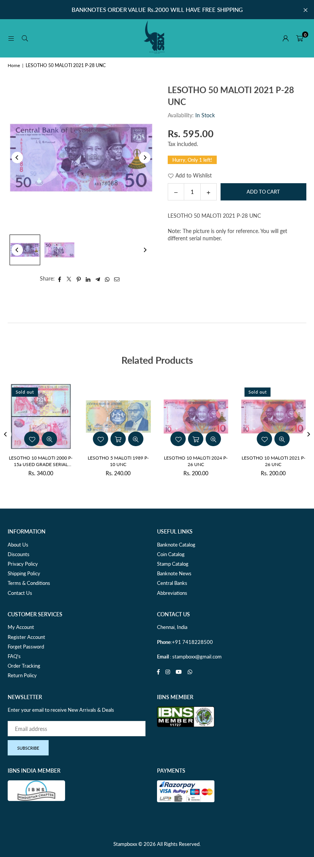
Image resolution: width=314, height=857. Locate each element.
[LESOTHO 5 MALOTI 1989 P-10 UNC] (118, 416)
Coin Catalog (171, 554)
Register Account (26, 637)
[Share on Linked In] (88, 278)
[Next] (144, 157)
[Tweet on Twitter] (69, 278)
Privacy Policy (23, 564)
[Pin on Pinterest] (79, 278)
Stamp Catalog (172, 564)
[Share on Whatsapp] (107, 278)
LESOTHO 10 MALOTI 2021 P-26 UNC (273, 461)
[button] (299, 38)
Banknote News (174, 573)
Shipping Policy (24, 573)
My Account (21, 627)
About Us (18, 545)
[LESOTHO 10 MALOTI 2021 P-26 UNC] (273, 416)
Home (14, 65)
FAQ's (14, 656)
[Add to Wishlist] (178, 439)
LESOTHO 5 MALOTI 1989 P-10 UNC (118, 461)
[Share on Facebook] (59, 278)
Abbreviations (172, 593)
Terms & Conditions (29, 583)
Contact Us (20, 593)
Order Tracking (24, 666)
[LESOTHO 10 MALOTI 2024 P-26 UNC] (196, 416)
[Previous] (17, 157)
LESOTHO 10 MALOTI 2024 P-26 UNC (195, 461)
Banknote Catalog (176, 545)
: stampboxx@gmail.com (195, 656)
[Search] (25, 38)
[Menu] (11, 38)
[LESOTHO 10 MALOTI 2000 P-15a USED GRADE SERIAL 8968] (41, 416)
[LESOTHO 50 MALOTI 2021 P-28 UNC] (25, 250)
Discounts (18, 554)
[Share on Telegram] (98, 278)
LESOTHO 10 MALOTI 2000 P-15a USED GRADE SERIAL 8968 (40, 461)
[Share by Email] (117, 278)
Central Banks (172, 583)
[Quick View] (213, 439)
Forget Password (26, 647)
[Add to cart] (195, 439)
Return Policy (22, 675)
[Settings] (286, 38)
